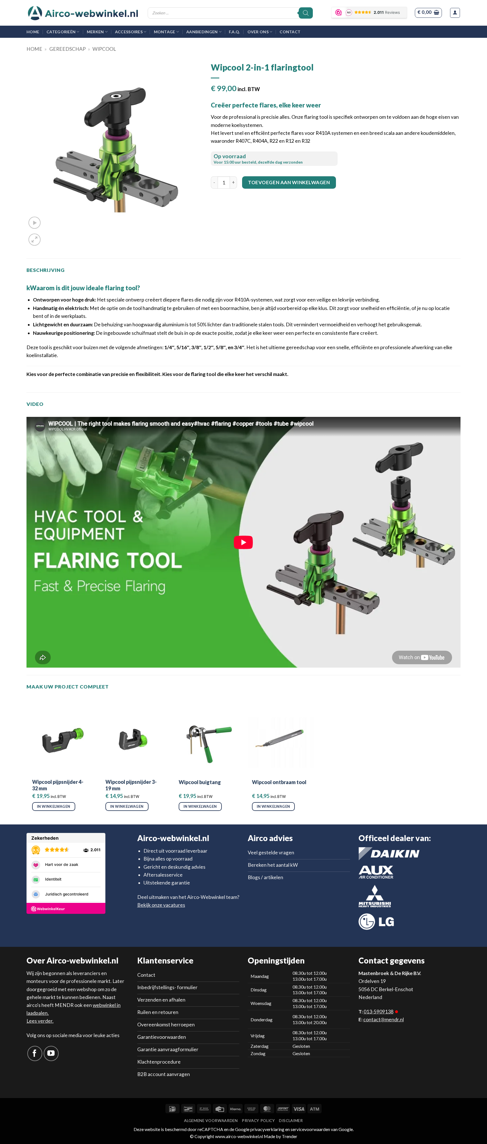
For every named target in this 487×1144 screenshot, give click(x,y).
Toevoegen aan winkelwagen (289, 182)
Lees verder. (40, 1021)
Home (32, 31)
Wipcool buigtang (200, 782)
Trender (289, 1136)
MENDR (64, 1005)
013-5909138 (378, 1012)
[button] (428, 13)
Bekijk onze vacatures (161, 905)
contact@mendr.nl (383, 1019)
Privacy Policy (258, 1120)
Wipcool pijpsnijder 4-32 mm (57, 785)
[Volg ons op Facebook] (34, 1053)
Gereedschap (67, 49)
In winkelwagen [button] (53, 806)
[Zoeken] (306, 13)
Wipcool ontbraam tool (279, 782)
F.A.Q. (234, 31)
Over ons (258, 31)
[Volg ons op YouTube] (51, 1053)
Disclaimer (291, 1120)
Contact (290, 31)
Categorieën (61, 31)
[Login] (455, 13)
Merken (95, 31)
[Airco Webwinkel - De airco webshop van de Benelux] (82, 13)
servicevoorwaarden (310, 1129)
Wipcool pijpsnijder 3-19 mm (131, 785)
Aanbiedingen (202, 31)
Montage (164, 31)
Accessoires (129, 31)
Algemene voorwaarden (211, 1120)
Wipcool (104, 49)
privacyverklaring (267, 1129)
